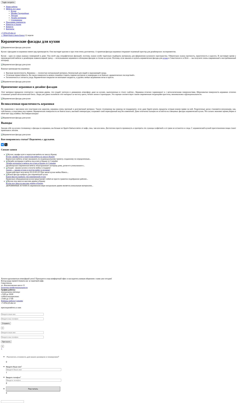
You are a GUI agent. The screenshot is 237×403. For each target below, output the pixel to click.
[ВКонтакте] (2, 144)
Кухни (13, 11)
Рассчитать (33, 389)
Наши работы (11, 7)
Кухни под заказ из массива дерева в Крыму (24, 183)
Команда (9, 27)
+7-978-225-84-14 (8, 33)
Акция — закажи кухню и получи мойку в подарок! (28, 170)
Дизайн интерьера (18, 18)
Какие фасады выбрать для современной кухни (26, 177)
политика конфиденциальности (14, 287)
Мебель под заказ (13, 9)
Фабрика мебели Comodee (12, 301)
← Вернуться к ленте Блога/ (13, 35)
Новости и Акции (13, 24)
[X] (5, 144)
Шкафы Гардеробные (20, 13)
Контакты (10, 29)
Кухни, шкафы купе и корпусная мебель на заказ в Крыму (30, 157)
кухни (165, 58)
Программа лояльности (16, 22)
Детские (14, 15)
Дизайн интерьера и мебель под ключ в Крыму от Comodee (31, 163)
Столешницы (16, 20)
